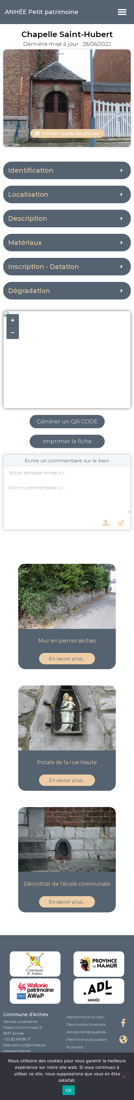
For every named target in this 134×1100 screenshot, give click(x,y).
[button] (122, 12)
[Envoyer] (120, 522)
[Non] (123, 1076)
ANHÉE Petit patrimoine (41, 12)
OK (69, 1090)
